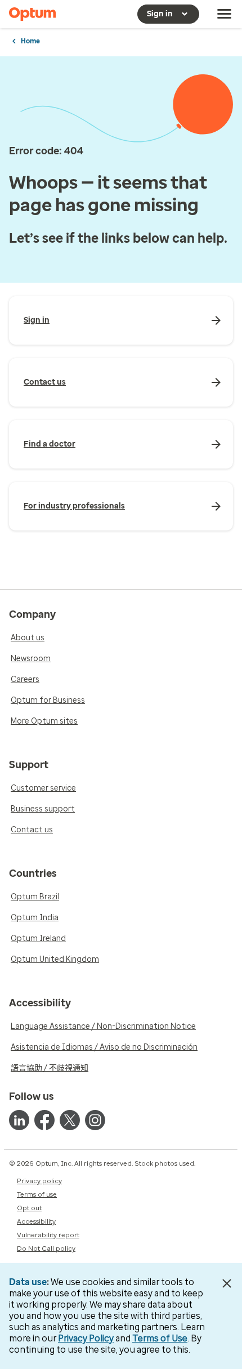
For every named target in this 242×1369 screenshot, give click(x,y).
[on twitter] (70, 1120)
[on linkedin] (19, 1120)
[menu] (224, 14)
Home (30, 41)
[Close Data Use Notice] (227, 1283)
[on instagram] (95, 1120)
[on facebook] (44, 1120)
